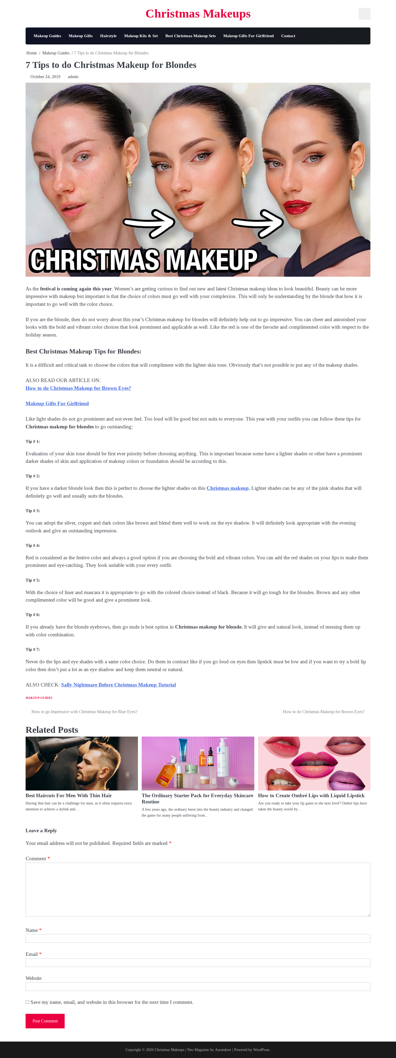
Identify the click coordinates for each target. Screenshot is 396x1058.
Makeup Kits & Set (141, 35)
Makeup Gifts (81, 35)
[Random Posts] (362, 36)
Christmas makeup (228, 488)
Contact (288, 35)
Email (34, 954)
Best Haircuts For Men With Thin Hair (69, 795)
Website (33, 978)
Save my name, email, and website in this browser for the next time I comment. (111, 1002)
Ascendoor (223, 1049)
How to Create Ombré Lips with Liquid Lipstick (311, 795)
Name (34, 930)
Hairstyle (108, 35)
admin (73, 76)
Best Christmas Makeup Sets (190, 35)
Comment (38, 858)
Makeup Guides (47, 35)
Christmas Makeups (198, 13)
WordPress (261, 1049)
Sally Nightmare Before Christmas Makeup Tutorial (118, 685)
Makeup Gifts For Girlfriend (248, 35)
